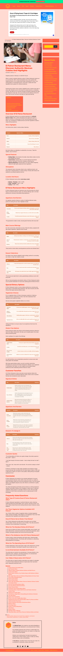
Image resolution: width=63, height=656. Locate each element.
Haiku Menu (11, 607)
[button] (56, 6)
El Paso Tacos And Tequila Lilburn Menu (17, 598)
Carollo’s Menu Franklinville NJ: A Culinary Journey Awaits (17, 617)
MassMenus (16, 640)
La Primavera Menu (48, 82)
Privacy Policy (39, 6)
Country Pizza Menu (12, 571)
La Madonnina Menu (48, 77)
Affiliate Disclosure (49, 6)
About (27, 6)
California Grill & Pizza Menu (14, 600)
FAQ (23, 6)
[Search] (55, 46)
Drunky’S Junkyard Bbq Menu (15, 606)
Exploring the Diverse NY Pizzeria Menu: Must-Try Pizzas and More (23, 599)
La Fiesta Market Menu (49, 69)
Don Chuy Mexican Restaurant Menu (16, 585)
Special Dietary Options (11, 106)
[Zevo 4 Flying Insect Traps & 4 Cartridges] (47, 24)
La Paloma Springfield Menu (50, 84)
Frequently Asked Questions (12, 110)
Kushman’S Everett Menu (49, 86)
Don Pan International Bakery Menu (16, 584)
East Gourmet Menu (12, 569)
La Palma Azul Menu (48, 91)
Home (14, 6)
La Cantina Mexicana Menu (50, 71)
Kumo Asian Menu (48, 65)
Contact (32, 6)
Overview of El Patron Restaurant (13, 103)
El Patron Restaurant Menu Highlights (14, 105)
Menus (18, 6)
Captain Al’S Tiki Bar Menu (14, 592)
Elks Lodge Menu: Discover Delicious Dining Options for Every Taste (23, 576)
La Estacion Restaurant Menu (50, 78)
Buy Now (12, 32)
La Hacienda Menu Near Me (50, 67)
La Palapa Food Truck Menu (50, 80)
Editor (14, 622)
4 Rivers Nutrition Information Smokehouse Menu (19, 602)
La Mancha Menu (48, 75)
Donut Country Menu (13, 578)
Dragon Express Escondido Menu (15, 567)
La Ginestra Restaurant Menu (50, 88)
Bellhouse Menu (11, 603)
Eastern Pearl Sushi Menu (14, 596)
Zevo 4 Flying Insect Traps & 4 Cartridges (24, 13)
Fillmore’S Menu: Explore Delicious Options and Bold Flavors (21, 570)
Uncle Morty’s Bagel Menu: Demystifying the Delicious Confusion (23, 594)
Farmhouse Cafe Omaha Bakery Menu (16, 588)
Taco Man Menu (12, 595)
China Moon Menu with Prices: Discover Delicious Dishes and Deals (23, 612)
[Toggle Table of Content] (21, 102)
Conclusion (9, 109)
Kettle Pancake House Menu (50, 98)
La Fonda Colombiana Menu (50, 90)
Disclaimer (47, 650)
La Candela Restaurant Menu (50, 73)
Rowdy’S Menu (11, 609)
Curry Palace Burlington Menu (15, 577)
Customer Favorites (11, 107)
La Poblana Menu (48, 96)
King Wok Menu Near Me (49, 100)
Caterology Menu (12, 605)
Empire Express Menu (13, 587)
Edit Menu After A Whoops (14, 610)
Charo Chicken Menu (13, 580)
